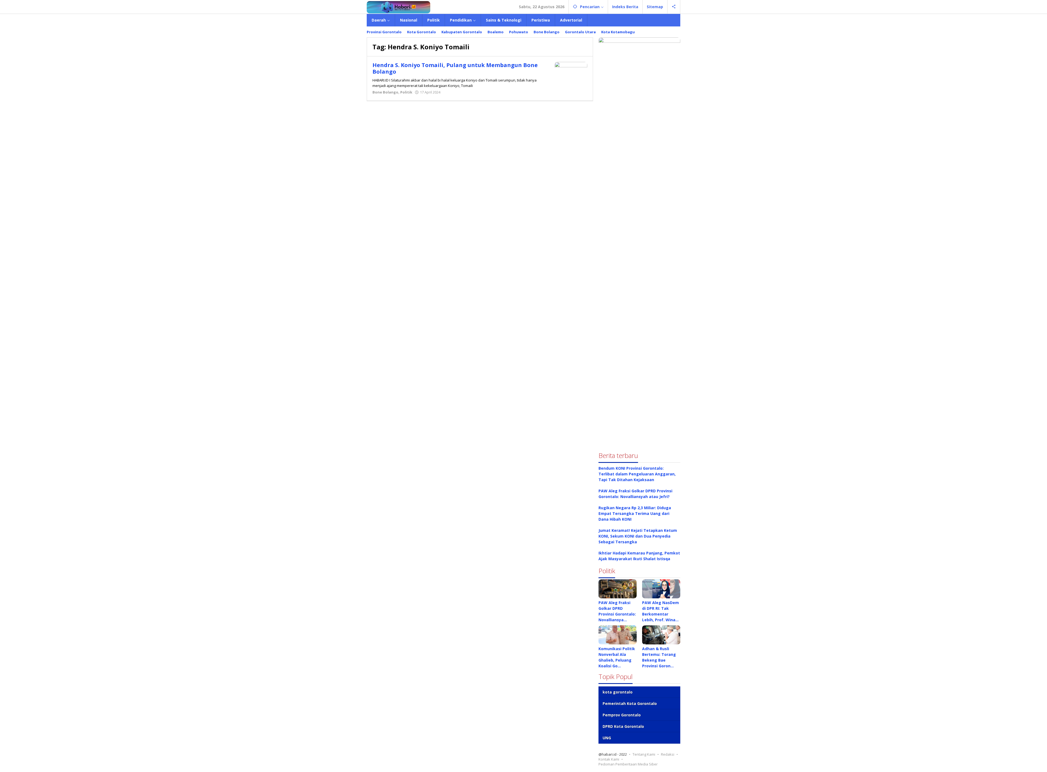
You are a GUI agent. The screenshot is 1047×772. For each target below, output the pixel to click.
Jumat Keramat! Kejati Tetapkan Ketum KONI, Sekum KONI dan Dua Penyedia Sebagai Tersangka (637, 536)
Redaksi (667, 754)
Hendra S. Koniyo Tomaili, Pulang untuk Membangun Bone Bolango (455, 68)
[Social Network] (673, 7)
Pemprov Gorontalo (622, 714)
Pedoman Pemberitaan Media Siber (628, 764)
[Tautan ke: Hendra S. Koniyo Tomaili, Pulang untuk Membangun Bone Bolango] (571, 73)
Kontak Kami (608, 759)
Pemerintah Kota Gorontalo (630, 703)
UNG (607, 737)
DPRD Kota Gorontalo (623, 726)
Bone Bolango (385, 92)
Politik (406, 92)
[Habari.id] (398, 6)
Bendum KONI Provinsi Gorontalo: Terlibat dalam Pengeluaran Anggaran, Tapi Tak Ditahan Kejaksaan (637, 474)
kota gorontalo (618, 692)
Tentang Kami (644, 754)
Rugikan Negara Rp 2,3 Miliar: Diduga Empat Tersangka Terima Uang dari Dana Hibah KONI (634, 513)
